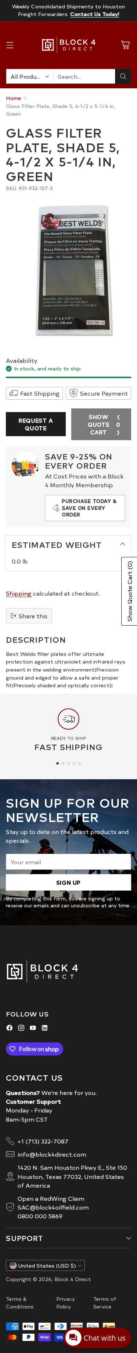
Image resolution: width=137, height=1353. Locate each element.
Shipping (18, 593)
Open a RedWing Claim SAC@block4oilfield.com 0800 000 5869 (53, 1207)
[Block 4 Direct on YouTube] (32, 1028)
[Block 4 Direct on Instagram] (21, 1028)
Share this (33, 616)
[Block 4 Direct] (68, 45)
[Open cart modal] (125, 45)
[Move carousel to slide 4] (74, 763)
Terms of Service (104, 1302)
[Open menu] (9, 45)
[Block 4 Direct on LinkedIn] (44, 1028)
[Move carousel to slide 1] (57, 763)
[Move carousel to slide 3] (68, 763)
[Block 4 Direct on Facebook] (9, 1028)
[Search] (123, 76)
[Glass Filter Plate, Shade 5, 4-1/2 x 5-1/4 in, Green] (68, 269)
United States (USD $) (47, 1265)
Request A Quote (36, 424)
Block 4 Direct (72, 1279)
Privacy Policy (65, 1302)
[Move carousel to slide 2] (63, 763)
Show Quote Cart (104, 424)
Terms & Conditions (20, 1302)
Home (13, 97)
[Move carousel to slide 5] (79, 763)
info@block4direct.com (52, 1154)
